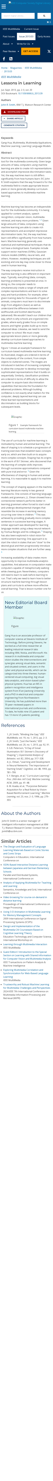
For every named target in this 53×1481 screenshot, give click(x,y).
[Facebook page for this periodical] (4, 58)
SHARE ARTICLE (14, 118)
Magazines (16, 67)
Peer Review (9, 51)
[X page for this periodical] (49, 51)
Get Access (30, 51)
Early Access (44, 36)
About (6, 43)
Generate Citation (14, 125)
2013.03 (8, 71)
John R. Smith (8, 104)
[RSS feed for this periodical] (11, 58)
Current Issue (31, 29)
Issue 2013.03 (26, 36)
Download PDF (16, 112)
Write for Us (24, 43)
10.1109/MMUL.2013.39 (30, 93)
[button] (49, 22)
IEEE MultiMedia (11, 29)
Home (4, 67)
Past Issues (9, 36)
